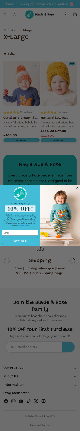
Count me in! (20, 240)
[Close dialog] (77, 187)
